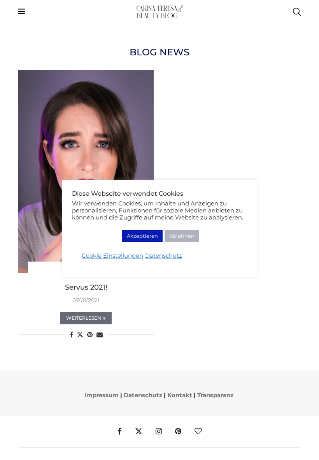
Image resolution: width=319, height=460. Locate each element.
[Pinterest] (178, 431)
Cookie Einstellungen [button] (112, 255)
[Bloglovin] (198, 431)
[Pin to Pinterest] (90, 334)
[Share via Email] (99, 334)
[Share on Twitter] (80, 334)
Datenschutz (143, 395)
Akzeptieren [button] (142, 236)
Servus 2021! (86, 287)
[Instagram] (159, 431)
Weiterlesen (83, 318)
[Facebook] (119, 431)
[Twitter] (138, 431)
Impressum (101, 395)
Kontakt (179, 395)
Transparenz (215, 395)
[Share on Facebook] (71, 334)
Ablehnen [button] (182, 236)
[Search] (297, 11)
